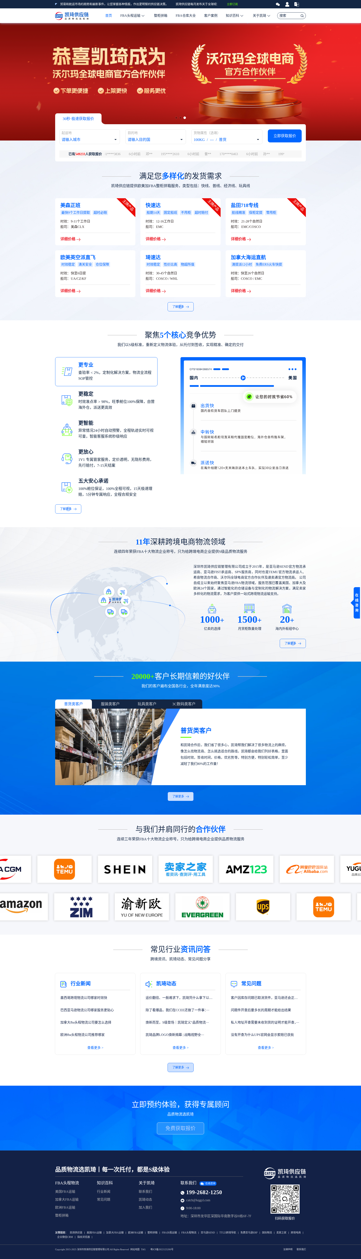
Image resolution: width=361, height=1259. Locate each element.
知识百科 (232, 15)
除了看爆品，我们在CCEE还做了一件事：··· (177, 1010)
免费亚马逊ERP (249, 1233)
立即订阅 (232, 4)
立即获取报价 (284, 136)
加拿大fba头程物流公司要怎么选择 (85, 1022)
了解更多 (178, 306)
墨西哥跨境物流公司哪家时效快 (83, 998)
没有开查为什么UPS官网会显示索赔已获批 (262, 1035)
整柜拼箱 (160, 15)
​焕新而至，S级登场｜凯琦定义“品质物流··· (177, 1022)
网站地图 (135, 1249)
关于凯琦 (259, 15)
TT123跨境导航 (227, 1233)
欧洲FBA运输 (65, 1207)
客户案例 (210, 15)
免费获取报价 (180, 1128)
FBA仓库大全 (186, 15)
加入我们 (145, 1207)
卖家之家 (281, 1233)
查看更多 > (95, 1047)
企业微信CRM (65, 1237)
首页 (108, 15)
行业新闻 (103, 1191)
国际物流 (267, 1233)
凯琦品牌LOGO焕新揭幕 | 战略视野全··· (175, 1035)
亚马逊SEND (208, 1233)
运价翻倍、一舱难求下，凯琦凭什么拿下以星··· (179, 1000)
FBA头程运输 (130, 15)
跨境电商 (296, 1233)
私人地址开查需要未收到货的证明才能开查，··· (265, 1022)
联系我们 (145, 1191)
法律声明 (287, 1249)
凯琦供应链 (76, 1233)
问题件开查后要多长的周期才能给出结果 (261, 1010)
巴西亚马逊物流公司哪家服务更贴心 (87, 1010)
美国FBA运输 (65, 1191)
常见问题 (103, 1199)
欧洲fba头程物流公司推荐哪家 (82, 1035)
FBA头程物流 (67, 1183)
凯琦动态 (145, 1199)
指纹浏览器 (83, 1237)
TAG (143, 1249)
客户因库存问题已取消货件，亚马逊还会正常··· (264, 1000)
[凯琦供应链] (72, 15)
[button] (176, 117)
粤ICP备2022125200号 (161, 1249)
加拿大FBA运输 (67, 1199)
